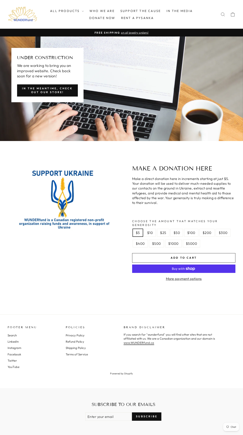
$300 (223, 233)
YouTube (13, 367)
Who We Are (102, 11)
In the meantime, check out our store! (47, 90)
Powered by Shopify (121, 373)
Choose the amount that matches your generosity (175, 223)
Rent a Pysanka (137, 18)
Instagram (14, 348)
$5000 (191, 243)
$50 (177, 233)
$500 (156, 243)
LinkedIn (13, 341)
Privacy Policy (75, 335)
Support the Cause (140, 11)
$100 (191, 233)
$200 (207, 233)
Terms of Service (77, 354)
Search (12, 335)
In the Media (179, 11)
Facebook (14, 354)
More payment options (184, 279)
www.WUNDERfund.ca (139, 343)
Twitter (12, 360)
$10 (150, 233)
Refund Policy (75, 341)
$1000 (173, 243)
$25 (163, 233)
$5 (138, 233)
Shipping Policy (76, 348)
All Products (65, 11)
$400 (140, 243)
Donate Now (102, 18)
